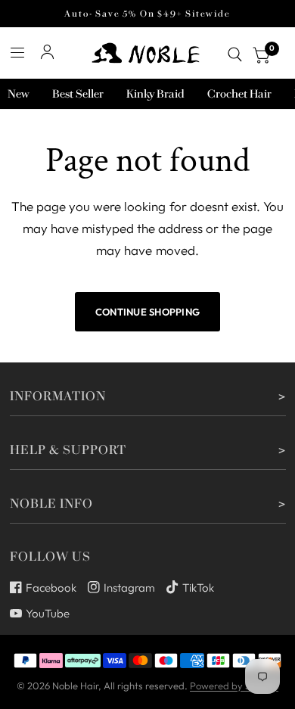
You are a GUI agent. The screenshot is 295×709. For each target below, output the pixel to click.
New (19, 94)
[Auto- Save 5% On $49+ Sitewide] (147, 13)
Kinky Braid (155, 94)
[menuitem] (18, 94)
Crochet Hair (239, 94)
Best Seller (78, 94)
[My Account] (47, 52)
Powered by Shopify (234, 685)
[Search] (234, 54)
